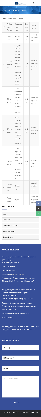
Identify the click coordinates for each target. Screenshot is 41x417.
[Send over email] (38, 213)
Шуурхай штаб (8, 237)
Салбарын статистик (10, 225)
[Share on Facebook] (38, 203)
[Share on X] (38, 208)
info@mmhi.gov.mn (20, 274)
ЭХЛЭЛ (4, 10)
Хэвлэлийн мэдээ (9, 231)
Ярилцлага (7, 220)
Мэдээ (5, 214)
